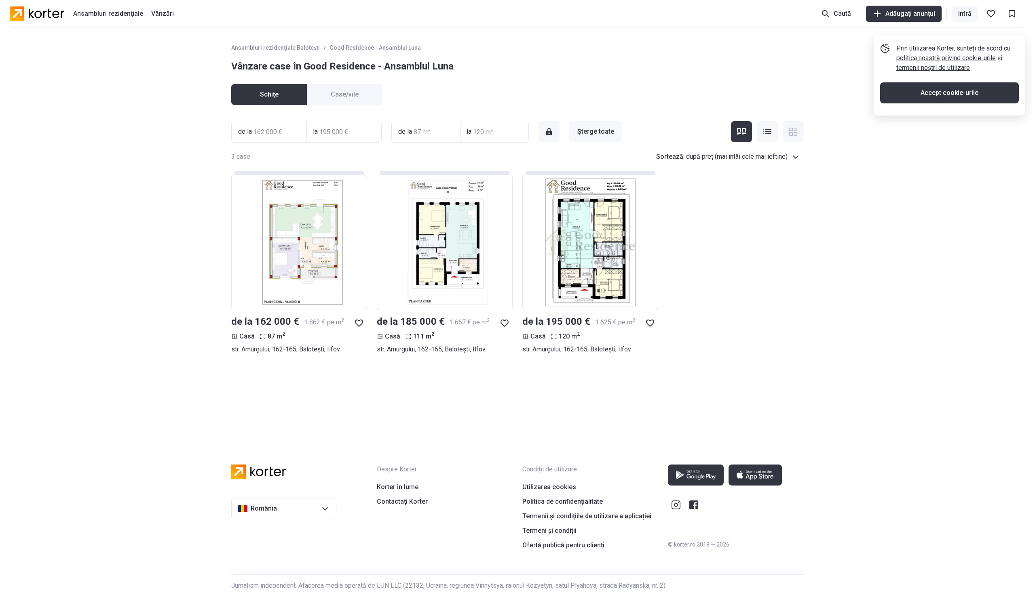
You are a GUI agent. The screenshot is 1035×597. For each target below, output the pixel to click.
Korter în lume (397, 487)
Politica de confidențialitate (562, 501)
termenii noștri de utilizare (933, 67)
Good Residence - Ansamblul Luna (375, 47)
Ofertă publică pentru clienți (563, 545)
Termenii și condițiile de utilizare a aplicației (586, 516)
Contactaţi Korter (402, 501)
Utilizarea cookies (549, 487)
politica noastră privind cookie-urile (946, 58)
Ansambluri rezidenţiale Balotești (275, 47)
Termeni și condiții (549, 530)
